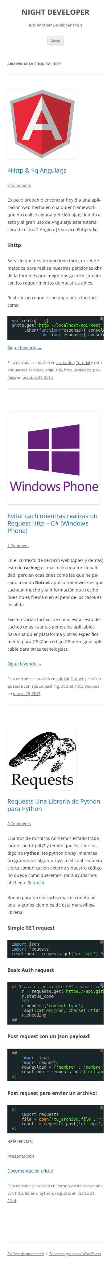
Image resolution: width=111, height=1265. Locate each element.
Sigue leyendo (24, 347)
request (92, 686)
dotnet (67, 686)
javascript (82, 370)
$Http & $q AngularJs (37, 170)
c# (41, 686)
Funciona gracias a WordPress (75, 1253)
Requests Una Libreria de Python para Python (53, 805)
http (68, 370)
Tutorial (83, 362)
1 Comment (18, 545)
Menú (55, 40)
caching (52, 686)
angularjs (53, 370)
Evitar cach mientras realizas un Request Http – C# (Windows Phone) (52, 523)
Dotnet (77, 679)
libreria (31, 1193)
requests (63, 1193)
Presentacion (20, 1156)
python (46, 1193)
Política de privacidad (25, 1253)
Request (35, 883)
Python (63, 1186)
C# (66, 679)
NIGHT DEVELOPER (55, 12)
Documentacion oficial (30, 1171)
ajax (39, 370)
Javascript (65, 362)
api (59, 679)
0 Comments (19, 185)
